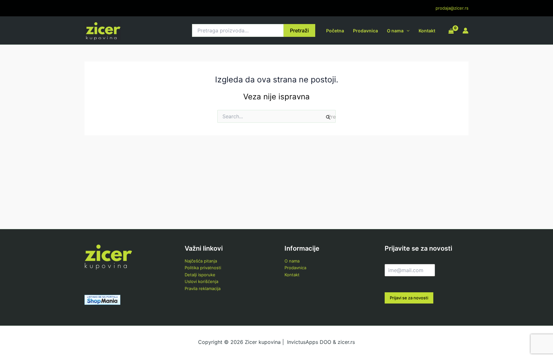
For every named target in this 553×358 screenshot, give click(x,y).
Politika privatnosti (203, 267)
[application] (406, 31)
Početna (335, 30)
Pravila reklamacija (202, 288)
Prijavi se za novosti (409, 297)
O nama (395, 30)
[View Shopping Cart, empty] (451, 31)
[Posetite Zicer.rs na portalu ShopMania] (102, 299)
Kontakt (427, 30)
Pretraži (299, 30)
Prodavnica (365, 30)
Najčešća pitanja (201, 260)
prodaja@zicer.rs (452, 8)
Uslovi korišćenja (201, 281)
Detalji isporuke (200, 274)
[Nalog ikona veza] (465, 31)
